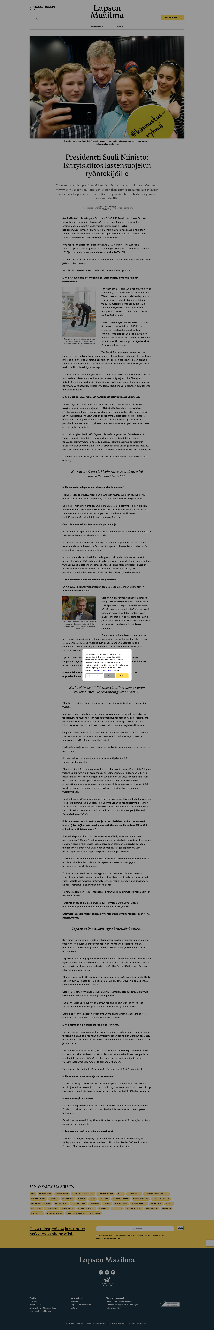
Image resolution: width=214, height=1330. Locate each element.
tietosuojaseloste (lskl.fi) (105, 670)
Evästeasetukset (94, 676)
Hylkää (110, 676)
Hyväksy (122, 676)
